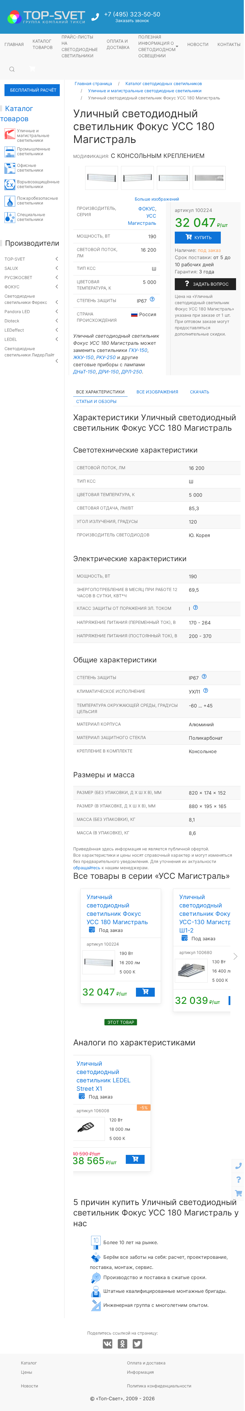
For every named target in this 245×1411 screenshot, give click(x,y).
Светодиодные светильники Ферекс (25, 299)
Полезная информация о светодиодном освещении (156, 46)
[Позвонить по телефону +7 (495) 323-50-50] (96, 18)
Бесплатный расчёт (33, 90)
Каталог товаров (43, 44)
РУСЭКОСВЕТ (18, 277)
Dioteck (11, 320)
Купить (202, 237)
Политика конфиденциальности (159, 1385)
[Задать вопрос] (238, 1180)
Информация (140, 1372)
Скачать (199, 391)
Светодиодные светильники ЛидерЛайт (29, 351)
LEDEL (10, 339)
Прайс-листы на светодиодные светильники (80, 46)
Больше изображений (157, 198)
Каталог (29, 1362)
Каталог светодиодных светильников (163, 83)
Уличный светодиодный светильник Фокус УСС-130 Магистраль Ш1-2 (210, 913)
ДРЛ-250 (131, 372)
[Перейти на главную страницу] (46, 16)
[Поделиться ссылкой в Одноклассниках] (122, 1344)
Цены (26, 1372)
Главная (14, 44)
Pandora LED (17, 311)
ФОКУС (11, 286)
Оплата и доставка (118, 44)
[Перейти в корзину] (32, 69)
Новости (198, 44)
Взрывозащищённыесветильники (38, 184)
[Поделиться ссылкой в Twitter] (137, 1344)
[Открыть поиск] (11, 69)
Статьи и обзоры (96, 401)
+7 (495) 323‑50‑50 (132, 14)
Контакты (229, 44)
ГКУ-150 (138, 350)
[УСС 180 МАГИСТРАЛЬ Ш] (101, 177)
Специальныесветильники (31, 217)
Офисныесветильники (30, 168)
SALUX (11, 268)
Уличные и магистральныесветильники (33, 135)
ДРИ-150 (108, 372)
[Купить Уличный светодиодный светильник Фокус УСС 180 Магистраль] (145, 992)
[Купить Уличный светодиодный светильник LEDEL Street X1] (135, 1159)
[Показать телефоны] (238, 1166)
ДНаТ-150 (84, 372)
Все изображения (157, 391)
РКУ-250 (106, 357)
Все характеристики (100, 391)
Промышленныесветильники (33, 151)
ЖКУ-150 (83, 357)
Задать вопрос (210, 284)
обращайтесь (86, 867)
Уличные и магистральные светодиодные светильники (144, 90)
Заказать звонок (132, 20)
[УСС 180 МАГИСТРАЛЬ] (137, 177)
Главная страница (93, 83)
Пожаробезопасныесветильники (37, 200)
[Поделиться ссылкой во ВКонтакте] (108, 1344)
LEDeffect (14, 330)
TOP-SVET (14, 258)
